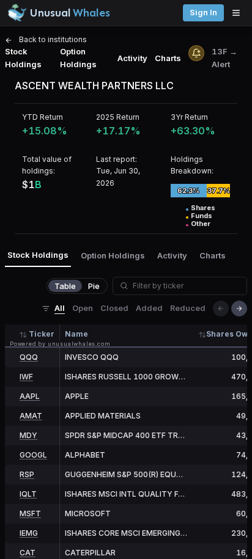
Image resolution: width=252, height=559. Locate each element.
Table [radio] (65, 286)
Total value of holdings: (47, 165)
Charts (168, 58)
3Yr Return (189, 117)
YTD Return (42, 117)
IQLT (28, 494)
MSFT (30, 513)
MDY (28, 435)
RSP (27, 474)
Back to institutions (52, 39)
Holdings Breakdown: (192, 165)
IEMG (29, 533)
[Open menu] (239, 13)
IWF (26, 376)
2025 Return (117, 117)
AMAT (31, 415)
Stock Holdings (23, 57)
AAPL (30, 396)
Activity (132, 58)
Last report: (116, 159)
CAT (27, 552)
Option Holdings (78, 57)
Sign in (203, 12)
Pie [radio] (94, 286)
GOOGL (33, 454)
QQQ (29, 357)
